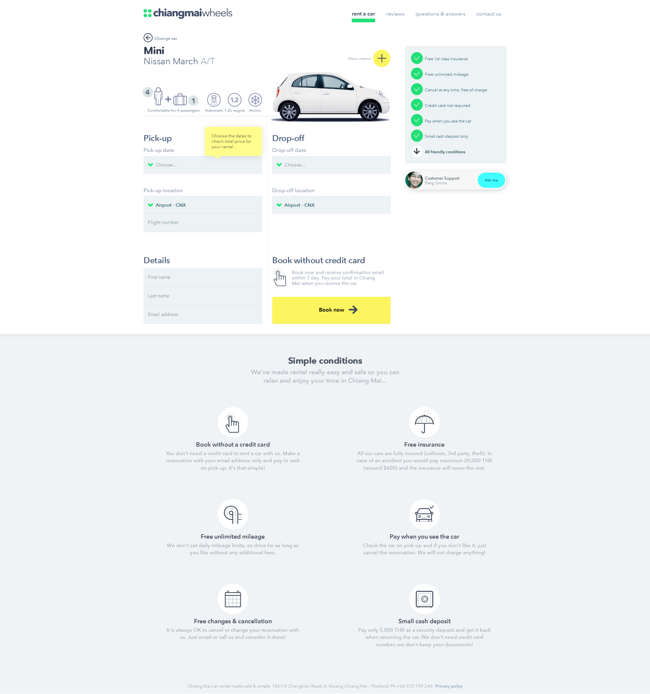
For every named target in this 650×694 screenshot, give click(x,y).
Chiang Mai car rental (209, 686)
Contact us (488, 13)
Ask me (491, 180)
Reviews (395, 13)
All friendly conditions (445, 152)
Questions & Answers (440, 13)
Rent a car (363, 13)
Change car (165, 38)
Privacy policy (449, 686)
